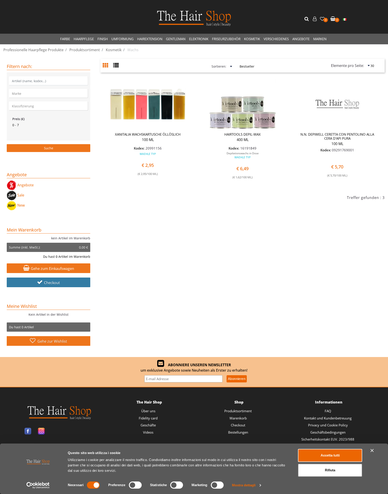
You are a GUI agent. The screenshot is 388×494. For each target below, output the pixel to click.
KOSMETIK (252, 39)
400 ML (243, 139)
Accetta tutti (330, 455)
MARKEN (319, 39)
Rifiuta (330, 470)
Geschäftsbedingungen (328, 432)
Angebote (25, 185)
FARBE (65, 39)
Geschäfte (148, 425)
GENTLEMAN (175, 39)
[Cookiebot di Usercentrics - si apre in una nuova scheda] (38, 485)
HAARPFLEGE (84, 39)
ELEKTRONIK (198, 39)
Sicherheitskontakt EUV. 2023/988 (327, 439)
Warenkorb (238, 418)
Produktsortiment (238, 411)
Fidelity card (148, 418)
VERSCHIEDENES (276, 39)
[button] (307, 19)
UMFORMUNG (122, 39)
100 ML (148, 139)
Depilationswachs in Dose (243, 155)
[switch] (135, 485)
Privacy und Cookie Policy (328, 425)
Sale (20, 195)
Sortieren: (219, 66)
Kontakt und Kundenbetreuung (328, 418)
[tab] (108, 66)
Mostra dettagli (244, 485)
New (20, 205)
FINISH (102, 39)
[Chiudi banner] (372, 450)
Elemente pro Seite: (347, 65)
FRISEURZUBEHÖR (226, 39)
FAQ (328, 411)
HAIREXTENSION (149, 39)
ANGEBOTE (301, 39)
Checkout (52, 282)
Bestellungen (238, 432)
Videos (148, 432)
